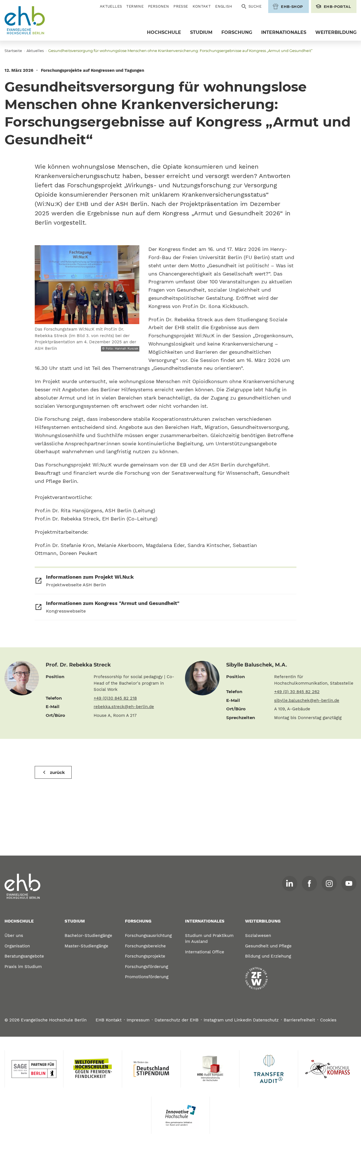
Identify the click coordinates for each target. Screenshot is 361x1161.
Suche (254, 6)
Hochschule (164, 32)
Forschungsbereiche (145, 946)
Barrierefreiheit (299, 1020)
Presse (180, 6)
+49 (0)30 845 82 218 (115, 698)
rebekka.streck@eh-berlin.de (124, 706)
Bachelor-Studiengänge (88, 935)
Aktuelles (111, 6)
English (223, 6)
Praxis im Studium (23, 966)
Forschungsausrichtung (148, 935)
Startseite (13, 50)
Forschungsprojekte (145, 956)
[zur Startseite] (23, 886)
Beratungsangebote (24, 956)
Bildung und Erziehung (268, 956)
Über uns (14, 935)
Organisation (17, 946)
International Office (204, 951)
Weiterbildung (335, 32)
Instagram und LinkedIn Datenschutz (241, 1020)
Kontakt (202, 6)
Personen (158, 6)
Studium (201, 32)
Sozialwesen (258, 935)
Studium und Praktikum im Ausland (209, 938)
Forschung (236, 32)
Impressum (138, 1020)
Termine (135, 6)
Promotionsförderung (146, 976)
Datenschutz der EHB (177, 1020)
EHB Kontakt (109, 1020)
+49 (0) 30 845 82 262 (297, 691)
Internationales (283, 32)
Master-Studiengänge (86, 946)
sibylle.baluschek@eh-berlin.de (306, 700)
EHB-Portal (337, 6)
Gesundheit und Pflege (268, 946)
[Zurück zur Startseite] (25, 20)
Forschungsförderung (146, 966)
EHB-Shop (292, 6)
